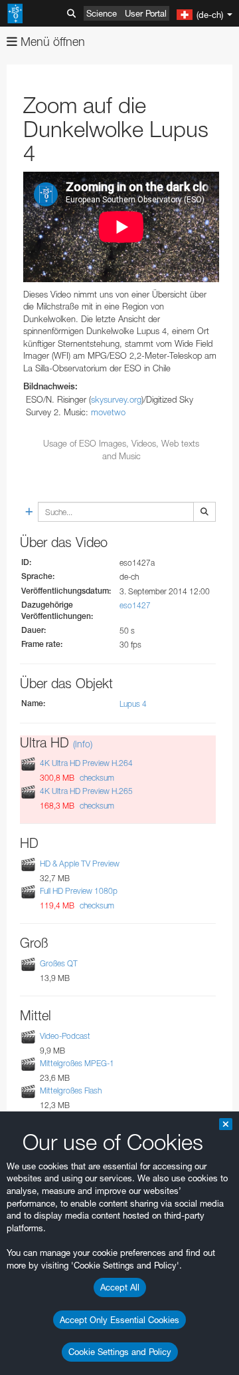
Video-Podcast (65, 1036)
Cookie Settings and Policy (119, 1351)
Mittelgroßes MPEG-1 (77, 1063)
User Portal (146, 13)
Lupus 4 (133, 704)
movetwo (108, 412)
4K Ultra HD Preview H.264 (86, 764)
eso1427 (135, 605)
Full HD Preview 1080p (79, 891)
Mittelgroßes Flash (71, 1090)
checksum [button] (96, 778)
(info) (82, 743)
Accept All (119, 1287)
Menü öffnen (51, 42)
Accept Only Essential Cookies (119, 1319)
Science (101, 13)
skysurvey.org (116, 399)
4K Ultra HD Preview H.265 (86, 791)
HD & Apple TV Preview (80, 864)
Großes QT (59, 963)
